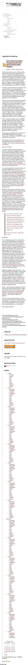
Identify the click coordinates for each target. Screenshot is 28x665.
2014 (9, 556)
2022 (9, 406)
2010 (9, 631)
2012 (9, 594)
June (10, 379)
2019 (9, 463)
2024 (9, 373)
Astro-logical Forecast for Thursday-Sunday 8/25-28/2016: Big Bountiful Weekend (14, 63)
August (11, 376)
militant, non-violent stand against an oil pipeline (13, 174)
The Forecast (19, 69)
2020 (9, 444)
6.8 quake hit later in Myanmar (16, 264)
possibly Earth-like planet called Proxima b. (14, 283)
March (11, 383)
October (11, 374)
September (12, 393)
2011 (9, 613)
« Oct (5, 655)
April (10, 382)
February (11, 385)
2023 (9, 387)
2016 (9, 519)
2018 (9, 481)
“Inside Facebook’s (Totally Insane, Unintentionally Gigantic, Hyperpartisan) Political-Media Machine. (13, 292)
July (10, 377)
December (12, 389)
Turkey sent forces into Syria (18, 171)
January (11, 386)
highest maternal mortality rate (12, 208)
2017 (9, 500)
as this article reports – (17, 196)
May (10, 380)
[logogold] (12, 6)
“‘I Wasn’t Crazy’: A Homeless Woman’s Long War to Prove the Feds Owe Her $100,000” (14, 164)
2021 (9, 425)
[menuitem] (15, 14)
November (12, 390)
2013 (9, 575)
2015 (9, 538)
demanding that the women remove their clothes (12, 193)
